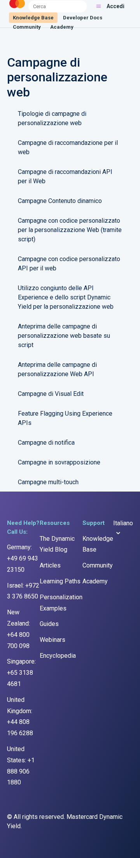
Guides (49, 624)
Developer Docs (82, 18)
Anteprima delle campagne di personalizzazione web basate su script (64, 336)
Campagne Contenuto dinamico (60, 201)
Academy (62, 27)
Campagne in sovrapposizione (59, 462)
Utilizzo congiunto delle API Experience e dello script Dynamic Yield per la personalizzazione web (66, 297)
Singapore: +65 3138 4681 (21, 673)
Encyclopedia (58, 655)
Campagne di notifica (46, 442)
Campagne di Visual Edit (51, 393)
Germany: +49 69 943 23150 (22, 558)
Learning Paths (60, 581)
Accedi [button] (115, 6)
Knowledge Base (33, 18)
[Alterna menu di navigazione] (98, 6)
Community (27, 27)
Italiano (123, 523)
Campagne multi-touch (48, 482)
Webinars (52, 639)
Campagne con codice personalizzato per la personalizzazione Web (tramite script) (70, 230)
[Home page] (17, 8)
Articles (50, 565)
